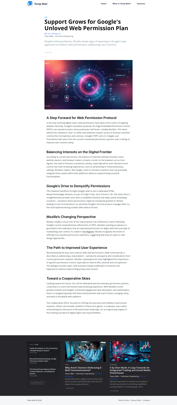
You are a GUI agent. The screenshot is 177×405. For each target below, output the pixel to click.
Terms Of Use (123, 400)
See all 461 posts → (37, 383)
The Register (88, 231)
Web (45, 17)
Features (141, 3)
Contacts (146, 400)
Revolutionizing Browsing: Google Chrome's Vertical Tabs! (43, 360)
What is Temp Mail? (122, 3)
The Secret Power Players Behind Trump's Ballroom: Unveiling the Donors (43, 371)
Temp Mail (31, 400)
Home (103, 3)
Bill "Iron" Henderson (52, 34)
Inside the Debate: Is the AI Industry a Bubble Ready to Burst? (44, 349)
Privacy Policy (135, 400)
